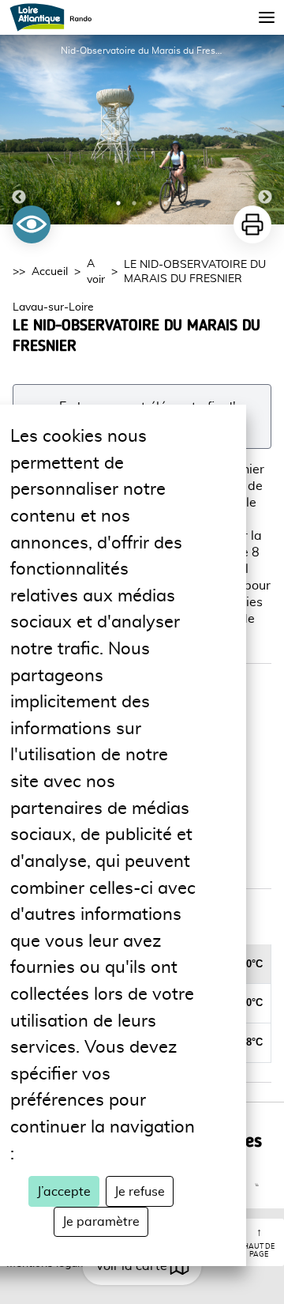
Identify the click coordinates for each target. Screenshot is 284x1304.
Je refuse (139, 1191)
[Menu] (266, 17)
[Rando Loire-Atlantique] (55, 17)
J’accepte (64, 1191)
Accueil (50, 271)
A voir (96, 271)
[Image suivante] (265, 129)
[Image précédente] (19, 129)
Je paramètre (101, 1221)
